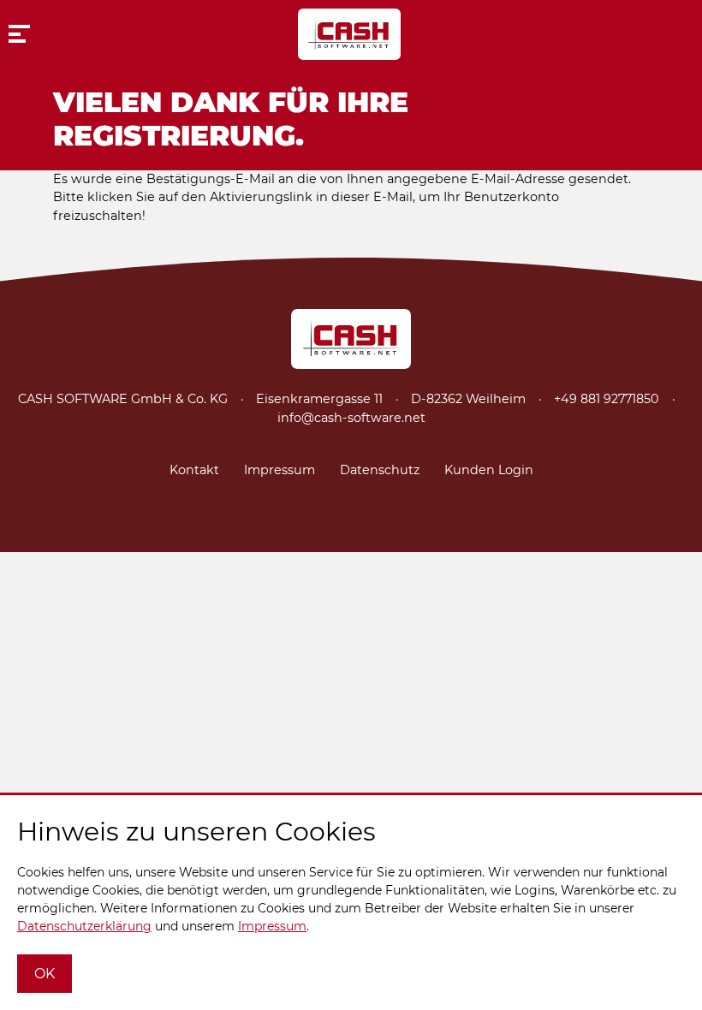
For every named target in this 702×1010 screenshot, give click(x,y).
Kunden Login (488, 470)
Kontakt (194, 470)
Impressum (279, 470)
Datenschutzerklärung (84, 926)
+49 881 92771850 (606, 399)
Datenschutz (379, 470)
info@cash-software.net (351, 417)
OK (44, 973)
